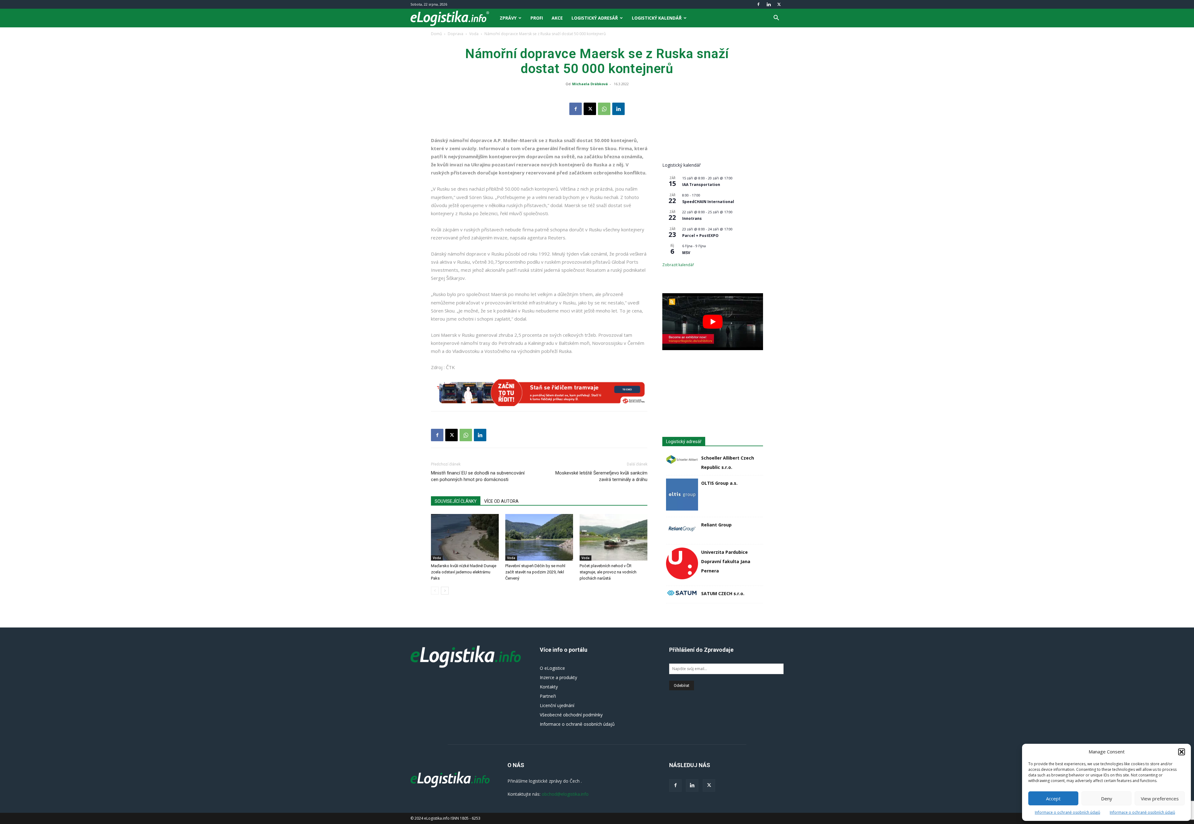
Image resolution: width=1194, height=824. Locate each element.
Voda (474, 33)
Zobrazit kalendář (678, 264)
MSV (686, 252)
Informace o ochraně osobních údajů (1067, 812)
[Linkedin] (768, 4)
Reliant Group (716, 525)
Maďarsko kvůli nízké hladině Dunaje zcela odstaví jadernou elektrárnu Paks (463, 572)
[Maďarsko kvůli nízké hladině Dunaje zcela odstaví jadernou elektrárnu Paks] (465, 537)
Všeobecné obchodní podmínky (571, 715)
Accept (1053, 798)
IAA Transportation (701, 184)
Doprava (455, 33)
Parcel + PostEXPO (700, 235)
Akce (557, 18)
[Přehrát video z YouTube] (712, 321)
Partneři (548, 696)
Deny (1106, 798)
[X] (779, 4)
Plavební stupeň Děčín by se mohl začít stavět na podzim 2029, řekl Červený (535, 572)
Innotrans (692, 218)
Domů (436, 33)
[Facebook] (758, 4)
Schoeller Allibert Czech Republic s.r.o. (727, 462)
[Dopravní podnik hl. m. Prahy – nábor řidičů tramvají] (539, 392)
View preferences (1160, 798)
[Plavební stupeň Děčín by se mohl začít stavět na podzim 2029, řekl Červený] (539, 537)
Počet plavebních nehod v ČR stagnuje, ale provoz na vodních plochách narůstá (608, 572)
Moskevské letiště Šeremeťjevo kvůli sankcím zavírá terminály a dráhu (601, 476)
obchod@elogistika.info (565, 794)
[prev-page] (435, 591)
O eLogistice (552, 668)
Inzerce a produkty (558, 677)
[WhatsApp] (604, 109)
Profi (536, 18)
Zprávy (508, 18)
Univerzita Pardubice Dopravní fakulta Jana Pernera (725, 561)
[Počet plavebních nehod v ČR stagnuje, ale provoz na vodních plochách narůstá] (613, 537)
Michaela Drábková (590, 83)
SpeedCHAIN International (708, 201)
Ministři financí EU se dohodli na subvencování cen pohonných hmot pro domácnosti (478, 476)
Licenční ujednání (557, 705)
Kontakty (549, 687)
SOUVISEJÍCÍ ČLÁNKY (456, 501)
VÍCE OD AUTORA (501, 501)
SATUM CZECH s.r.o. (722, 593)
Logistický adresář (595, 18)
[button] (1181, 752)
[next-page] (445, 591)
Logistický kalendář (657, 18)
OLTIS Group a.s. (719, 483)
